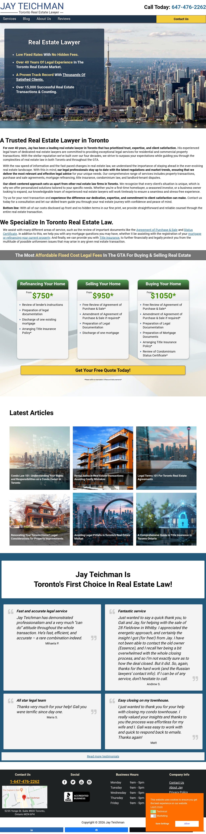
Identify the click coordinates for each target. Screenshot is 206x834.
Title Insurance (109, 237)
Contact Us (181, 19)
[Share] (31, 830)
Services (9, 19)
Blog (26, 19)
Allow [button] (187, 823)
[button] (153, 811)
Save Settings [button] (162, 823)
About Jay (176, 787)
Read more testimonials (103, 756)
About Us (44, 19)
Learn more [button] (157, 807)
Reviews (64, 19)
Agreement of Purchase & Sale (156, 230)
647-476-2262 (189, 7)
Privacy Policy (178, 792)
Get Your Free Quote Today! (102, 370)
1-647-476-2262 (24, 781)
